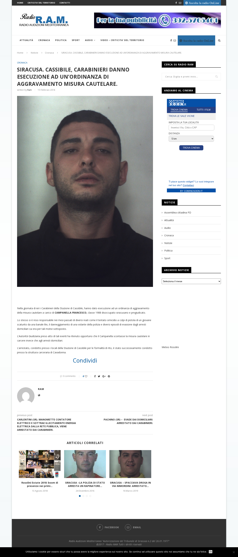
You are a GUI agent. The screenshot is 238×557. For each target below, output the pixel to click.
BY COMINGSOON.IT (191, 191)
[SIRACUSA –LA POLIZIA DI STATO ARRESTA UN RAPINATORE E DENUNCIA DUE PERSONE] (85, 464)
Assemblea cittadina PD (177, 212)
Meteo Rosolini (170, 347)
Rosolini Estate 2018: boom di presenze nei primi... (39, 484)
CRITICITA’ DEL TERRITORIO (41, 2)
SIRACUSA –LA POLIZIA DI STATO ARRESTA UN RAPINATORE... (85, 484)
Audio (89, 40)
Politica (61, 40)
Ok (210, 551)
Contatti (64, 2)
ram (29, 89)
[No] (233, 552)
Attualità (26, 40)
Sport (76, 40)
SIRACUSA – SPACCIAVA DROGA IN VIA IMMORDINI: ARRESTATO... (130, 484)
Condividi (85, 360)
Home (20, 2)
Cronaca (44, 40)
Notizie (34, 52)
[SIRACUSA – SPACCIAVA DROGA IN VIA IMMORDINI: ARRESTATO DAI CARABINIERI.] (130, 464)
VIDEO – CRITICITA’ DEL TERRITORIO (122, 40)
